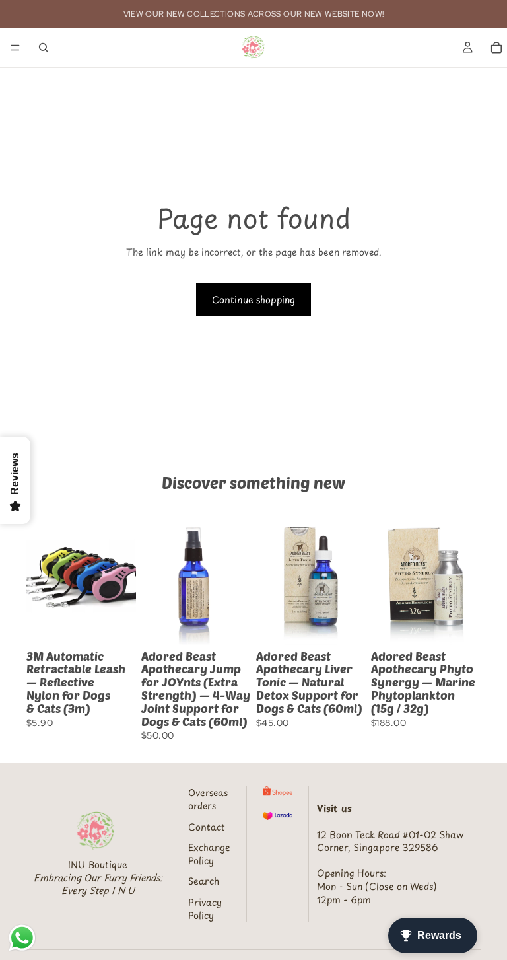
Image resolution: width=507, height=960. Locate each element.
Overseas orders (208, 799)
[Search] (43, 47)
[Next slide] (121, 576)
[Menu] (15, 47)
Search (203, 881)
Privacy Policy (205, 908)
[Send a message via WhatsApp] (22, 937)
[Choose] (115, 624)
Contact (206, 827)
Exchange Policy (209, 854)
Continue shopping (253, 300)
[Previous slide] (40, 576)
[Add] (230, 624)
